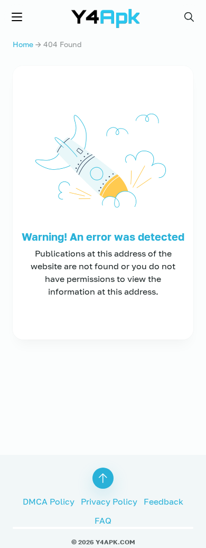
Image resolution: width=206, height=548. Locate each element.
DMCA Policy (48, 501)
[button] (189, 17)
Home (23, 44)
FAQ (103, 520)
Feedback (163, 501)
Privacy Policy (109, 501)
